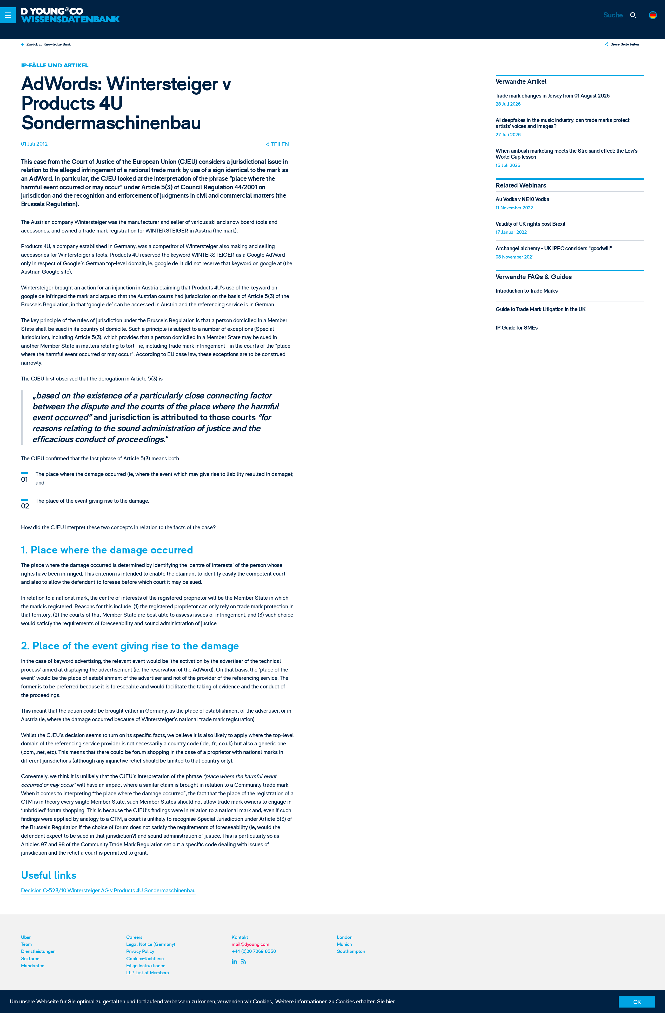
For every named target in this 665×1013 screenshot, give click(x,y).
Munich (344, 944)
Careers (134, 937)
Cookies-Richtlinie (145, 959)
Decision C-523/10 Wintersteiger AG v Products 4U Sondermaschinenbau (108, 890)
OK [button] (637, 1002)
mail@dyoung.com (250, 944)
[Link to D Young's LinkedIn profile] (235, 961)
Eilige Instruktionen (145, 966)
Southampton (351, 951)
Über (26, 937)
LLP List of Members (147, 973)
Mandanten (32, 966)
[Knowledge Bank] (71, 24)
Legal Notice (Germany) (150, 944)
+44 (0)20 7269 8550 (254, 951)
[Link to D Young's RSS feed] (245, 961)
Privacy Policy (140, 951)
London (345, 937)
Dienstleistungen (38, 951)
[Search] (633, 15)
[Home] (71, 11)
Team (26, 944)
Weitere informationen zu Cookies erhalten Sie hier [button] (335, 1001)
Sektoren (30, 959)
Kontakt (240, 937)
